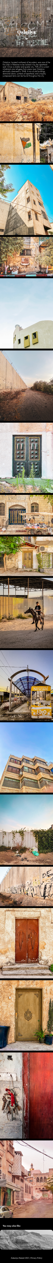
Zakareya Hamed (26, 8)
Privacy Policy (36, 1258)
